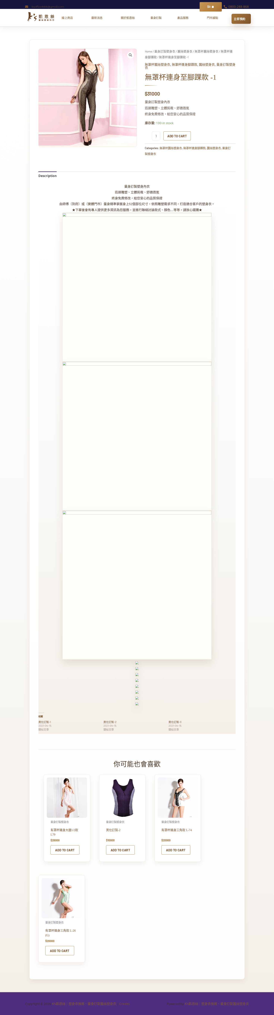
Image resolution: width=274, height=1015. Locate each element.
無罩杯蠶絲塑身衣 (206, 51)
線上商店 (69, 18)
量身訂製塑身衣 (164, 51)
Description (47, 176)
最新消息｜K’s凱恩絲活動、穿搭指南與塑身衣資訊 (98, 18)
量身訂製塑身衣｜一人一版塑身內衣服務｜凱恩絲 (156, 18)
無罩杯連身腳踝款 (184, 64)
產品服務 (184, 18)
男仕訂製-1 (44, 722)
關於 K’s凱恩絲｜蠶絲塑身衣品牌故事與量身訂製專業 (128, 18)
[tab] (47, 175)
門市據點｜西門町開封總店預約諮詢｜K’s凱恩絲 (212, 18)
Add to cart (177, 136)
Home (148, 51)
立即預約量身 (241, 19)
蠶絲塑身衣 (184, 51)
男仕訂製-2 (109, 722)
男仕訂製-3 (175, 722)
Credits (124, 1004)
